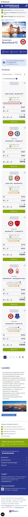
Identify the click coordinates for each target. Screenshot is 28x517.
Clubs (6, 20)
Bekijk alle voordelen (5, 436)
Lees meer (15, 490)
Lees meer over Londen (9, 415)
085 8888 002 (8, 505)
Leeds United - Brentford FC (14, 94)
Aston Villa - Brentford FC (14, 183)
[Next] (19, 357)
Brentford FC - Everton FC (14, 323)
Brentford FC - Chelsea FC (14, 141)
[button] (2, 6)
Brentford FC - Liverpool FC (14, 231)
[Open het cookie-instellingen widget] (3, 513)
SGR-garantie (6, 2)
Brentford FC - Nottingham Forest (14, 278)
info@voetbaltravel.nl (6, 481)
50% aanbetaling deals (10, 79)
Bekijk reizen (14, 122)
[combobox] (8, 74)
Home (2, 20)
